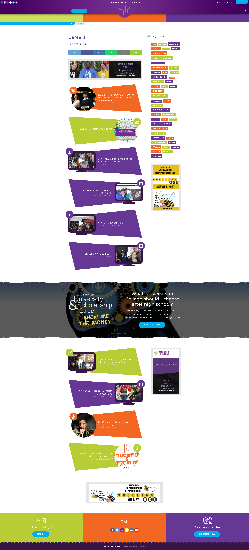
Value (156, 147)
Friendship (159, 77)
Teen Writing (60, 11)
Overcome (157, 105)
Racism (173, 119)
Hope (164, 86)
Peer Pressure (161, 110)
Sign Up (41, 534)
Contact (226, 2)
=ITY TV (154, 11)
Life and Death (157, 101)
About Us (219, 2)
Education (159, 53)
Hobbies (156, 86)
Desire (175, 49)
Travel (172, 142)
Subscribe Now (207, 534)
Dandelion (166, 49)
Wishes (166, 147)
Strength (158, 137)
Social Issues (159, 133)
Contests (111, 11)
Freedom (174, 72)
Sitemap (145, 546)
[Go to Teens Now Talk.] (71, 23)
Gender (172, 77)
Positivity (168, 114)
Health (169, 82)
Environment (158, 63)
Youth (157, 156)
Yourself (167, 152)
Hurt (172, 86)
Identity (158, 91)
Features (79, 11)
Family (174, 67)
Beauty (162, 44)
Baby (154, 44)
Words (175, 147)
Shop (184, 11)
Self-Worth (160, 128)
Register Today (151, 325)
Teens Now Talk (124, 2)
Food (165, 72)
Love (167, 101)
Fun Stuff (137, 11)
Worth (156, 151)
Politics (156, 115)
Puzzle (164, 119)
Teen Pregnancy (159, 142)
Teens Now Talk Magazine (110, 546)
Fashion (156, 72)
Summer (170, 138)
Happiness (158, 82)
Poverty (156, 119)
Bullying (174, 44)
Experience (160, 67)
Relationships (162, 123)
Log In (232, 2)
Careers (156, 49)
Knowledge (160, 96)
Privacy (140, 546)
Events (95, 11)
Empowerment (162, 58)
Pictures (169, 11)
